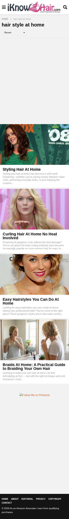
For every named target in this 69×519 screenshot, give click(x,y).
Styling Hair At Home (22, 169)
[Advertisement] (34, 81)
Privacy (41, 499)
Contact (7, 503)
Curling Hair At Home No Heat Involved (30, 236)
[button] (4, 7)
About (15, 499)
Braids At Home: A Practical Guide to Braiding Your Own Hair (34, 367)
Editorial (27, 499)
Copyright (54, 499)
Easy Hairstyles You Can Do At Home (31, 301)
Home (5, 499)
